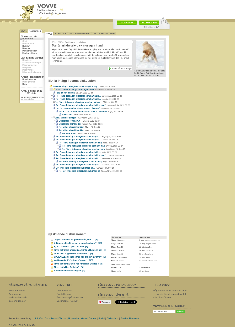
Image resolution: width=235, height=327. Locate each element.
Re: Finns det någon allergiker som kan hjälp (88, 143)
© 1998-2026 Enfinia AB (22, 325)
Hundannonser (17, 290)
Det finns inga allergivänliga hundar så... (85, 168)
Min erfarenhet (80, 133)
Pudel (101, 318)
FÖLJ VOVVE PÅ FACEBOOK (117, 284)
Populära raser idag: (20, 318)
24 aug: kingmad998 (147, 244)
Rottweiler (73, 318)
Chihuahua (113, 318)
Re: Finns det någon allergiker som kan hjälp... (89, 96)
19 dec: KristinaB (146, 250)
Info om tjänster (17, 300)
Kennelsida (15, 294)
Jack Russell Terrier (55, 318)
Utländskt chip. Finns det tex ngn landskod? (78, 243)
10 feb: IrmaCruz (145, 247)
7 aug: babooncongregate (149, 240)
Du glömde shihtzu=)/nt (81, 124)
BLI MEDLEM (149, 22)
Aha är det (77, 114)
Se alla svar (60, 33)
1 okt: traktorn (144, 268)
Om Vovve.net (64, 290)
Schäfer (38, 318)
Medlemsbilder (29, 51)
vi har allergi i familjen (77, 118)
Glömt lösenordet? (151, 27)
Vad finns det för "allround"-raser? (73, 260)
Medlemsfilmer (29, 53)
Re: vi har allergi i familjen (79, 127)
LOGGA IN (127, 22)
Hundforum (27, 39)
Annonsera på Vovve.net (70, 297)
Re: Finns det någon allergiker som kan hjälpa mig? (93, 105)
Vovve (24, 31)
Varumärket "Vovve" (67, 300)
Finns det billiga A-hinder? (68, 267)
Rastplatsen (35, 31)
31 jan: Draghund (146, 254)
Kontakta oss (64, 294)
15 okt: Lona (144, 271)
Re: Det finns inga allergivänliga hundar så (90, 171)
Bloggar (26, 48)
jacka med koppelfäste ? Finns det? (73, 253)
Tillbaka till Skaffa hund (103, 33)
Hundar (26, 46)
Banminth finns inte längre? (69, 270)
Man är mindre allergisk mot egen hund (85, 89)
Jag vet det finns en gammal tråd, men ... (76, 239)
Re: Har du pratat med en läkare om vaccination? (91, 111)
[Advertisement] (137, 9)
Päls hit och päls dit (74, 93)
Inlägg (49, 33)
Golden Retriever (130, 318)
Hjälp (24, 84)
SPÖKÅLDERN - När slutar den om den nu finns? (80, 257)
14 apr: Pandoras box (148, 261)
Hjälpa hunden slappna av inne (71, 246)
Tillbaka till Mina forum (79, 33)
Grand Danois (88, 318)
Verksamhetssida (18, 297)
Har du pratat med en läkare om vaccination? (88, 108)
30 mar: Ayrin (144, 257)
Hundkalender (29, 79)
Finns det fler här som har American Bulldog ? (78, 264)
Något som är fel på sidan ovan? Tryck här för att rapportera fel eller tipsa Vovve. (171, 294)
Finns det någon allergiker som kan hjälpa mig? (84, 86)
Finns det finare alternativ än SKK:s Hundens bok (80, 250)
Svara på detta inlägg (122, 68)
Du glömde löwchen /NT (79, 121)
